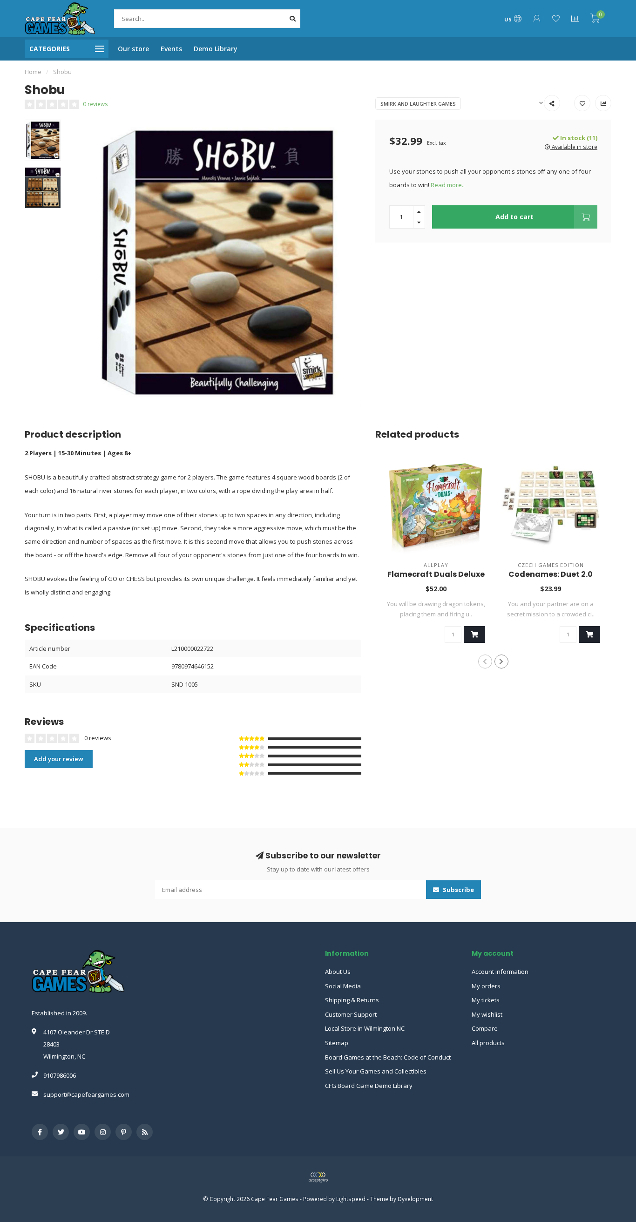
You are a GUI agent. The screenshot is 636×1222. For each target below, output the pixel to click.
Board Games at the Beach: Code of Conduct (388, 1057)
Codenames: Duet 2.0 (550, 574)
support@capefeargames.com (86, 1094)
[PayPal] (318, 1177)
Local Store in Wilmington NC (365, 1028)
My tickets (486, 1000)
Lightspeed (350, 1198)
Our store (133, 48)
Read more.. (448, 185)
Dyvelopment (415, 1198)
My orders (486, 986)
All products (488, 1043)
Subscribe (457, 889)
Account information (500, 971)
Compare (485, 1028)
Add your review (58, 759)
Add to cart (514, 216)
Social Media (343, 986)
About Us (338, 971)
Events (171, 48)
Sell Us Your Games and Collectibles (375, 1071)
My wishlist (487, 1014)
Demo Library (215, 48)
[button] (485, 661)
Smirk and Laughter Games (418, 103)
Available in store (573, 146)
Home (33, 72)
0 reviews (95, 104)
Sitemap (336, 1043)
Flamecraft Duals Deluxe (436, 574)
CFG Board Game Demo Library (369, 1085)
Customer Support (351, 1014)
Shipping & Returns (352, 1000)
